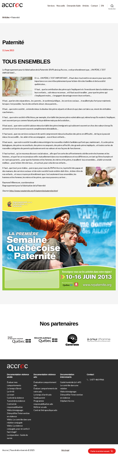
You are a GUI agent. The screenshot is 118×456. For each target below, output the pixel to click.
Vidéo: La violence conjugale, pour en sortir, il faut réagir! (18, 428)
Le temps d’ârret (14, 388)
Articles (85, 5)
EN (102, 5)
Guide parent (39, 397)
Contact (94, 5)
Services (51, 5)
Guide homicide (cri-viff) (70, 382)
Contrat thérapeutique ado (45, 410)
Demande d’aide (74, 5)
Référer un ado (40, 407)
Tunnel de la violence (16, 401)
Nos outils (60, 5)
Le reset (10, 394)
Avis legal (65, 450)
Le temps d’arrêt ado (43, 394)
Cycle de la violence (15, 397)
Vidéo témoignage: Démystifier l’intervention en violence (18, 413)
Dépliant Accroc (67, 401)
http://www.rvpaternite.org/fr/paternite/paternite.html (33, 190)
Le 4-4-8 (10, 391)
